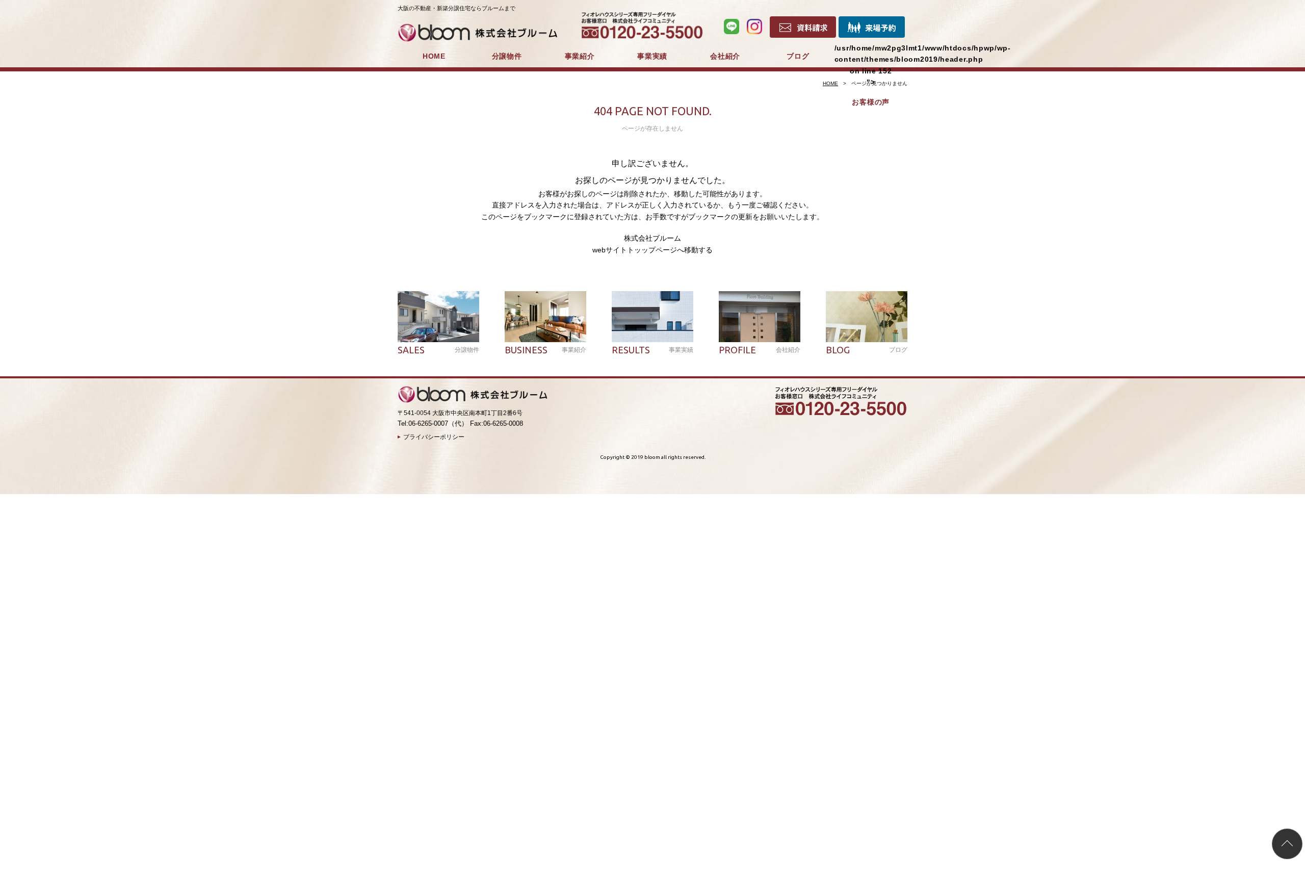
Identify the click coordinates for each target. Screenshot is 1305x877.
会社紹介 (725, 56)
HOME (434, 56)
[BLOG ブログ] (866, 316)
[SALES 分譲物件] (438, 316)
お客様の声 (871, 102)
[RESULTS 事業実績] (652, 316)
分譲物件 (507, 56)
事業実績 (652, 56)
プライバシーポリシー (433, 437)
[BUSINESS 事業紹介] (545, 316)
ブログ (798, 56)
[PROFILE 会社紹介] (759, 316)
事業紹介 (580, 56)
